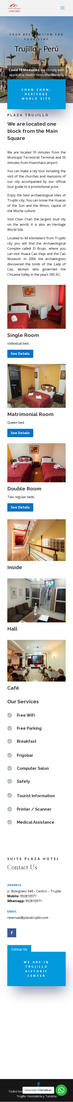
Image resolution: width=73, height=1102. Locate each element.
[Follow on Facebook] (11, 932)
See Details (20, 354)
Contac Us (19, 949)
